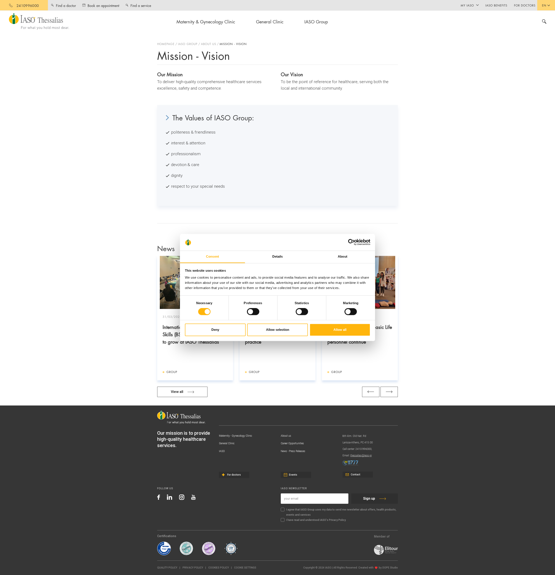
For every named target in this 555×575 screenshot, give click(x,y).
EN (544, 5)
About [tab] (342, 256)
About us (286, 435)
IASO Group (316, 21)
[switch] (253, 311)
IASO (222, 451)
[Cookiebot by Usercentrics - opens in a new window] (351, 242)
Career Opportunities (292, 443)
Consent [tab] (212, 256)
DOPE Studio (390, 567)
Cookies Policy (218, 567)
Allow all (339, 329)
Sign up (369, 498)
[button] (245, 568)
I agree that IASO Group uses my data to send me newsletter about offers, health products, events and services (341, 512)
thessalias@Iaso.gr (361, 455)
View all (177, 392)
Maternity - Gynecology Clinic (235, 435)
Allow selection (277, 329)
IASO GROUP (187, 44)
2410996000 (27, 5)
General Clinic (270, 21)
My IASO (467, 5)
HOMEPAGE (166, 44)
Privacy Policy (193, 567)
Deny (215, 329)
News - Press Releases (293, 451)
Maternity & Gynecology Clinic (205, 21)
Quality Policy (167, 567)
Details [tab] (277, 256)
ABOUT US (208, 44)
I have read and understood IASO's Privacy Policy (316, 520)
